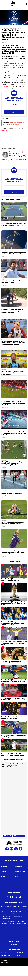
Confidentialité (5, 955)
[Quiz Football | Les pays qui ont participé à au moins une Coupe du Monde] (14, 592)
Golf (16, 876)
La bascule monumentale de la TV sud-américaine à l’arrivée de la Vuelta (13, 433)
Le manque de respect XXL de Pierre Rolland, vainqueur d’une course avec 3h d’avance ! (13, 342)
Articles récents (11, 148)
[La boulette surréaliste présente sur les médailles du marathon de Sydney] (14, 479)
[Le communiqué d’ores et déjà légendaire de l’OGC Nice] (14, 509)
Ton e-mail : (14, 104)
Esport (17, 869)
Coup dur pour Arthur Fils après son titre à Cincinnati (13, 281)
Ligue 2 (8, 399)
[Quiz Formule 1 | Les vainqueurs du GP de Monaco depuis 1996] (14, 690)
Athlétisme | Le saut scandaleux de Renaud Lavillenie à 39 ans (13, 253)
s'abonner (14, 112)
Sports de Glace (20, 864)
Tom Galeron (12, 151)
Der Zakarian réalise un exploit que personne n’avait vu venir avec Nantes (13, 372)
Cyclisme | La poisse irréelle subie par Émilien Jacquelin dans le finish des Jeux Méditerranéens (14, 312)
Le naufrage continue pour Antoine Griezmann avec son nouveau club (12, 552)
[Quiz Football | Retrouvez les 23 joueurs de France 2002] (14, 571)
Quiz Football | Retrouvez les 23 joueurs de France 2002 (13, 579)
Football (3, 369)
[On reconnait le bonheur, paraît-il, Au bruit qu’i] (14, 776)
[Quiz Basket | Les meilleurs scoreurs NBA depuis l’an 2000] (14, 653)
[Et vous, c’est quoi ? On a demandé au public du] (14, 809)
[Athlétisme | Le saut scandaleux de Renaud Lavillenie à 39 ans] (14, 239)
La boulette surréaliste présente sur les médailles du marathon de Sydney (13, 493)
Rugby (3, 876)
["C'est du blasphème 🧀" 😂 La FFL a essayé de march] (14, 825)
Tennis (2, 279)
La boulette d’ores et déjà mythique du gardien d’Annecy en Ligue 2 (13, 403)
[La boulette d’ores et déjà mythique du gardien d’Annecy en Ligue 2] (14, 389)
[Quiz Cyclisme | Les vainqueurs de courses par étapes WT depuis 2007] (14, 633)
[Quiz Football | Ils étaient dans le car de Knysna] (14, 727)
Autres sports (20, 879)
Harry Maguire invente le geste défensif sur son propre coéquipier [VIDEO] (13, 463)
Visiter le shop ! (14, 944)
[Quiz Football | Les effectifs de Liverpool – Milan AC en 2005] (14, 745)
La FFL (19, 153)
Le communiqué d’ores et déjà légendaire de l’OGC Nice (12, 523)
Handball (18, 874)
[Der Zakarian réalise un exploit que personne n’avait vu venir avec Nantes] (14, 359)
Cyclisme (3, 339)
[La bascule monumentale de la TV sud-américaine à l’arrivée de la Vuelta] (14, 419)
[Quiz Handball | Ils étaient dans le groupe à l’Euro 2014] (14, 708)
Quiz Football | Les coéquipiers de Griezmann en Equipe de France (14, 680)
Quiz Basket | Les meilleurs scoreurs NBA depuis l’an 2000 (13, 662)
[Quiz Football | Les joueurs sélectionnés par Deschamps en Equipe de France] (14, 613)
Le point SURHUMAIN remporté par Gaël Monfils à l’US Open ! (13, 224)
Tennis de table (20, 871)
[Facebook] (23, 152)
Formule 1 (4, 866)
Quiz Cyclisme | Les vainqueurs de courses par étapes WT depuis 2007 (14, 643)
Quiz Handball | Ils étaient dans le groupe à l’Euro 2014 (13, 717)
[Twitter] (25, 152)
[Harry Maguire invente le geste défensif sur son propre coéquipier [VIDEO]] (14, 449)
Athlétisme (3, 250)
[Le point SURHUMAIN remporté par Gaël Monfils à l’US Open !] (14, 211)
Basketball (5, 879)
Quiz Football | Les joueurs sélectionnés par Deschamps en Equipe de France (13, 623)
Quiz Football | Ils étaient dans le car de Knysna (13, 736)
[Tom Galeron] (5, 154)
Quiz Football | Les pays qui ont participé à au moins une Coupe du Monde (13, 603)
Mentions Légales (20, 952)
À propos (4, 148)
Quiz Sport (17, 28)
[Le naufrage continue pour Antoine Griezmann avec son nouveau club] (14, 538)
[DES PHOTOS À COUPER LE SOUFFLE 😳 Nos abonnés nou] (14, 793)
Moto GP (4, 869)
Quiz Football (6, 28)
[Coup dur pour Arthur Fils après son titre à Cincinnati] (14, 268)
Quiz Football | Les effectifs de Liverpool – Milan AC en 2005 (12, 754)
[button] (26, 3)
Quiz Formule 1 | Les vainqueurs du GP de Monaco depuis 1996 (13, 699)
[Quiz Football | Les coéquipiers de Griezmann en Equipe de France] (14, 672)
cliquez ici (4, 130)
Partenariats (18, 955)
